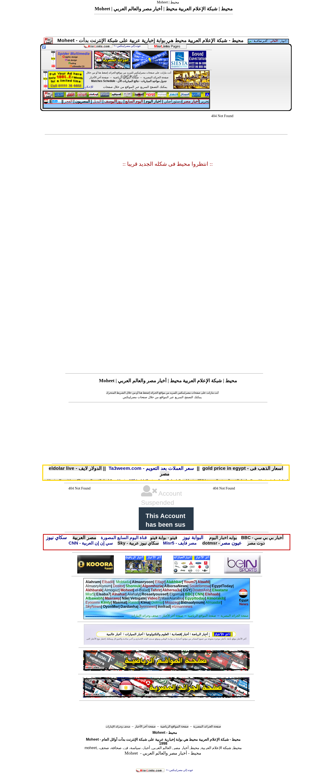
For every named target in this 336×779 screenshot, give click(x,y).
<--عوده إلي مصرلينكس (179, 770)
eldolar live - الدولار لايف (76, 468)
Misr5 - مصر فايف (180, 543)
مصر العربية (84, 537)
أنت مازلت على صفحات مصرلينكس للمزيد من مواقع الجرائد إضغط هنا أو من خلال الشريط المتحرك (128, 74)
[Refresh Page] (44, 47)
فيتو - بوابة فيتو (163, 537)
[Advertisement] (251, 77)
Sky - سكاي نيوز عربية (138, 543)
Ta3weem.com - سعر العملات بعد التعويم (151, 468)
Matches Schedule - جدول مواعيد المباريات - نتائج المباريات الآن (129, 81)
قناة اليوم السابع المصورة (124, 537)
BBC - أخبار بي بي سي (262, 537)
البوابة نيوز (193, 537)
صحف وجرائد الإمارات (118, 726)
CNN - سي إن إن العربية (91, 543)
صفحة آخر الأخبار (99, 77)
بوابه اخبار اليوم (223, 537)
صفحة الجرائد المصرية (155, 77)
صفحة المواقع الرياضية (126, 77)
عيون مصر (231, 542)
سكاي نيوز (56, 537)
